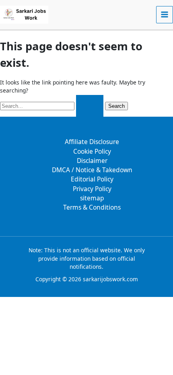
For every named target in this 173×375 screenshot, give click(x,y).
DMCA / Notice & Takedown (92, 169)
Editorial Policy (92, 179)
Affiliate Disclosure (92, 141)
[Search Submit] (89, 106)
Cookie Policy (92, 151)
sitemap (92, 198)
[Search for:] (52, 105)
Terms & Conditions (92, 207)
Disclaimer (92, 160)
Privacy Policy (92, 188)
